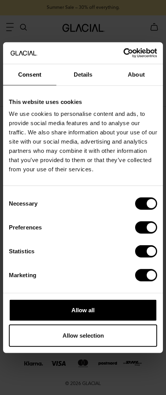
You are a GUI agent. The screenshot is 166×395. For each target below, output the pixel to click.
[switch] (146, 227)
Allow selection (83, 335)
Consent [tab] (29, 74)
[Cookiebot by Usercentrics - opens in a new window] (123, 53)
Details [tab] (83, 74)
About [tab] (136, 74)
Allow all (83, 310)
